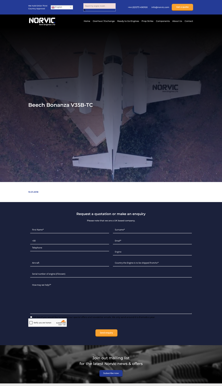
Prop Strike (147, 21)
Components (163, 21)
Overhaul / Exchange (104, 21)
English (58, 7)
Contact (189, 21)
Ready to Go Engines (128, 21)
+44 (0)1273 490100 (138, 7)
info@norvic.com (160, 7)
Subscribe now (111, 373)
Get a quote (182, 7)
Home (87, 21)
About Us (177, 21)
